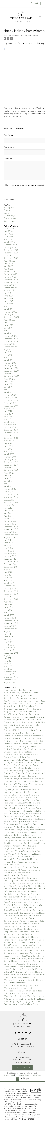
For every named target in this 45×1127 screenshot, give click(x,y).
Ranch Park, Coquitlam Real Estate (19, 918)
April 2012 (8, 642)
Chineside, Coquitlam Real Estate (19, 752)
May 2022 (8, 328)
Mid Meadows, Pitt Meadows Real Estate (22, 870)
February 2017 (10, 489)
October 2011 (9, 650)
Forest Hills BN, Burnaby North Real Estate (22, 814)
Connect (34, 3)
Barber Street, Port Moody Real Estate (20, 698)
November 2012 (11, 623)
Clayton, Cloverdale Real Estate (18, 757)
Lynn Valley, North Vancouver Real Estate (22, 854)
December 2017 (11, 462)
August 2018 (9, 441)
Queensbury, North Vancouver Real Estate (22, 916)
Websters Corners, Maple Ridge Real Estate (23, 980)
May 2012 (8, 640)
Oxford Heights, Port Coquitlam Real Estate (23, 892)
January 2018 (10, 460)
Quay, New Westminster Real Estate (20, 908)
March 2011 (8, 669)
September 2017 (11, 470)
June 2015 (8, 543)
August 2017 (9, 473)
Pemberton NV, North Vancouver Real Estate (23, 900)
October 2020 (10, 374)
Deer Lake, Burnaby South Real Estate (21, 776)
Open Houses (10, 218)
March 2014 (9, 583)
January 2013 (10, 618)
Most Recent (9, 229)
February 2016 (10, 521)
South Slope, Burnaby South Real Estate (21, 948)
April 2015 (8, 548)
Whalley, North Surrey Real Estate (19, 994)
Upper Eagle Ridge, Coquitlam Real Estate (23, 969)
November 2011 (10, 648)
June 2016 (8, 511)
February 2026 (10, 245)
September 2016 (11, 503)
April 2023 (8, 307)
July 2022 (8, 323)
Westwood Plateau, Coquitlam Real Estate (23, 991)
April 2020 (8, 390)
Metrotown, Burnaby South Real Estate (21, 867)
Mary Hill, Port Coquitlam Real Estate (20, 859)
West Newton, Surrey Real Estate (18, 988)
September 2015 (11, 535)
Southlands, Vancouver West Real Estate (22, 953)
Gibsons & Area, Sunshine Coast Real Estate (23, 824)
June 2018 (8, 446)
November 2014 (11, 562)
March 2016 (9, 519)
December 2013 (11, 591)
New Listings (9, 216)
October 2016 (10, 500)
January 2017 (10, 492)
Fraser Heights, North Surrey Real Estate (22, 816)
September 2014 (11, 567)
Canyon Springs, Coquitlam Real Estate (21, 725)
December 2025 (11, 250)
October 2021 (10, 344)
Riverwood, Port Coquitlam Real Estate (21, 929)
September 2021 (11, 347)
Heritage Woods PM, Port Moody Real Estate (23, 841)
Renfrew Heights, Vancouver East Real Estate (24, 921)
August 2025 (9, 261)
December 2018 (11, 430)
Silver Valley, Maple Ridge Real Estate (21, 937)
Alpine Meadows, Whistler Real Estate (21, 693)
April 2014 (8, 580)
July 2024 (8, 293)
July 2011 (7, 658)
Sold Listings (9, 221)
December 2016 (11, 495)
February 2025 (10, 274)
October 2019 (10, 403)
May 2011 (8, 664)
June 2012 (8, 637)
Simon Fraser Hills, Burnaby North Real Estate (24, 940)
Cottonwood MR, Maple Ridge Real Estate (22, 771)
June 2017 (8, 478)
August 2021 (9, 350)
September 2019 (11, 406)
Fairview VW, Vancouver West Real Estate (22, 800)
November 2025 (11, 253)
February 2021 (10, 363)
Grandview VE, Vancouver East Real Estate (23, 832)
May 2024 (8, 299)
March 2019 (9, 422)
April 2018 (8, 452)
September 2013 (11, 599)
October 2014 (10, 564)
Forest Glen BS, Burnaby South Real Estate (22, 808)
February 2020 (10, 395)
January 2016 (10, 524)
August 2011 (9, 656)
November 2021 (11, 342)
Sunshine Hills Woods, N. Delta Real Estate (23, 967)
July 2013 (8, 605)
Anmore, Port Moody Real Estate (18, 696)
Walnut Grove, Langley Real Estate (19, 977)
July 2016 (8, 508)
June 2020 (9, 384)
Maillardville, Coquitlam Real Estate (20, 857)
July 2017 (8, 476)
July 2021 (8, 352)
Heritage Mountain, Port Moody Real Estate (23, 838)
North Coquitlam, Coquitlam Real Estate (22, 881)
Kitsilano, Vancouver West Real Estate (21, 846)
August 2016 (9, 505)
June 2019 (8, 414)
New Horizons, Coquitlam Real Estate (20, 878)
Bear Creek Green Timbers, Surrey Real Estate (24, 701)
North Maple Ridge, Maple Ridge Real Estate (24, 883)
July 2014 (8, 572)
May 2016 (8, 513)
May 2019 (8, 417)
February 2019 (10, 425)
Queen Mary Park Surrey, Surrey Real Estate (23, 910)
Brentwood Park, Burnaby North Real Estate (23, 709)
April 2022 (8, 331)
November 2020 (11, 371)
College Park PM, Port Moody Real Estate (22, 760)
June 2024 (8, 296)
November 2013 (11, 594)
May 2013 (8, 610)
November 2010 (11, 677)
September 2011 (11, 653)
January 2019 (10, 427)
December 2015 (11, 527)
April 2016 (8, 516)
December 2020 (11, 368)
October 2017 (9, 468)
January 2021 (10, 366)
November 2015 (11, 529)
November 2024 (11, 282)
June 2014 (8, 575)
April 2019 (8, 419)
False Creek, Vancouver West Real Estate (22, 803)
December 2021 (11, 339)
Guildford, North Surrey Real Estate (19, 835)
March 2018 (9, 454)
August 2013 (9, 602)
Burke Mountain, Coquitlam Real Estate (21, 714)
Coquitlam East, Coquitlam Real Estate (21, 765)
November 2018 (11, 433)
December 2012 (11, 621)
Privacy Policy (9, 1075)
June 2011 (8, 661)
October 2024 (10, 285)
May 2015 (8, 546)
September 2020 (11, 376)
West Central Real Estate (15, 983)
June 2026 (8, 234)
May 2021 (8, 355)
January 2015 (10, 556)
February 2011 (10, 672)
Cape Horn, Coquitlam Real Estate (19, 728)
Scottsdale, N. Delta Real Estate (18, 934)
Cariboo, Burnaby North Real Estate (20, 733)
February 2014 (10, 586)
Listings (7, 213)
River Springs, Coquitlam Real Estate (20, 926)
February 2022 (10, 336)
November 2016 (11, 497)
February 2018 (10, 457)
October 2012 (10, 626)
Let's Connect (22, 1067)
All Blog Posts (9, 208)
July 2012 (8, 634)
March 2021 (9, 360)
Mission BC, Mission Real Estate (18, 873)
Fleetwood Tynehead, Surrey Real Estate (22, 806)
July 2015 (8, 540)
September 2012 (11, 629)
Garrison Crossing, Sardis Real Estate (20, 822)
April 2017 (8, 484)
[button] (15, 1033)
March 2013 (9, 615)
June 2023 (8, 301)
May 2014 (8, 578)
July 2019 (8, 411)
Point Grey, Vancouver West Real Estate (21, 902)
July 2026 (8, 231)
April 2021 (8, 358)
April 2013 (8, 613)
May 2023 (8, 304)
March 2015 (9, 551)
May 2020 (8, 387)
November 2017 (11, 465)
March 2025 (9, 272)
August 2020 (9, 379)
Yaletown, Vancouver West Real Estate (21, 1004)
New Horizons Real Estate (15, 875)
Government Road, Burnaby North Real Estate (24, 830)
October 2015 (10, 532)
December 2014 (11, 559)
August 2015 (9, 537)
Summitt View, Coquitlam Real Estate (20, 964)
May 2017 (8, 481)
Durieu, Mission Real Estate (16, 787)
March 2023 (9, 309)
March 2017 (9, 486)
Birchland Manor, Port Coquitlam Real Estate (24, 704)
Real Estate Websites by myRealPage (28, 1075)
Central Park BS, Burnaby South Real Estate (23, 747)
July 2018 (8, 443)
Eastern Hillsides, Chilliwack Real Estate (21, 795)
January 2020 (10, 398)
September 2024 (11, 288)
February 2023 (10, 312)
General (7, 210)
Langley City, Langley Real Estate (19, 849)
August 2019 (9, 409)
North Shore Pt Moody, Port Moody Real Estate (24, 886)
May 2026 (8, 237)
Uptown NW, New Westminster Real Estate (23, 972)
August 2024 (9, 290)
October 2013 (10, 597)
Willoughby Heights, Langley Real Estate (22, 1002)
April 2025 (8, 269)
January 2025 (10, 277)
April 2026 (8, 239)
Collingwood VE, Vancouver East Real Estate (24, 763)
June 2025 (8, 264)
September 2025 (11, 258)
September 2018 (11, 438)
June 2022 (8, 325)
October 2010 (10, 680)
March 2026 (9, 242)
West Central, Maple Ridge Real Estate (21, 986)
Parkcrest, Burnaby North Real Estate (20, 897)
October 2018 (9, 436)
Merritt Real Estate (12, 865)
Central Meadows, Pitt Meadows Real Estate (24, 744)
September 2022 (11, 317)
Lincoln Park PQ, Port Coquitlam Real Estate (23, 851)
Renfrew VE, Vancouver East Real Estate (21, 924)
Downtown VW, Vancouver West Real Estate (23, 784)
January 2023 (10, 315)
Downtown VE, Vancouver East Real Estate (23, 781)
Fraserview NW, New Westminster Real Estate (24, 819)
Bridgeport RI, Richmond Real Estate (20, 712)
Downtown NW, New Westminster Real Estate (24, 779)
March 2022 (9, 333)
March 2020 (9, 393)
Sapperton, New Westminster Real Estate (22, 932)
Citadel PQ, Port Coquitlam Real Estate (21, 755)
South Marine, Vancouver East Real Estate (22, 943)
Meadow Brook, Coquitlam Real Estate (21, 862)
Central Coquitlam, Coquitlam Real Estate (22, 738)
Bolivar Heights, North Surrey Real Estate (22, 706)
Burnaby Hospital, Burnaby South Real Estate (24, 717)
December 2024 (11, 280)
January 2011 (9, 674)
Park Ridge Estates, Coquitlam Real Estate (22, 894)
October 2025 (10, 256)
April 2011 (8, 666)
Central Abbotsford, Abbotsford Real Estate (23, 736)
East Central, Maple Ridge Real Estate (21, 792)
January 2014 (10, 588)
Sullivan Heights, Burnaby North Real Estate (23, 961)
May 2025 (8, 266)
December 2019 (11, 401)
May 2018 (8, 449)
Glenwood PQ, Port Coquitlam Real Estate (22, 827)
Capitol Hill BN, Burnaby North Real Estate (22, 730)
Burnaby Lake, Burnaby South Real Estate (22, 720)
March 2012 (9, 645)
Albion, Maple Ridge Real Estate (18, 690)
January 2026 (10, 248)
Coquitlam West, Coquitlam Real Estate (21, 768)
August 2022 (9, 320)
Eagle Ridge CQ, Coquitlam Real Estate (21, 789)
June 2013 (8, 607)
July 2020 (8, 382)
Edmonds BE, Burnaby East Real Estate (21, 798)
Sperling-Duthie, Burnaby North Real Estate (23, 959)
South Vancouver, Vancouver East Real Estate (24, 951)
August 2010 (9, 682)
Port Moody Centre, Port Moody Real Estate (23, 905)
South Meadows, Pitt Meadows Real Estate (23, 945)
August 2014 (9, 570)
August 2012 (9, 631)
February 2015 (10, 554)
